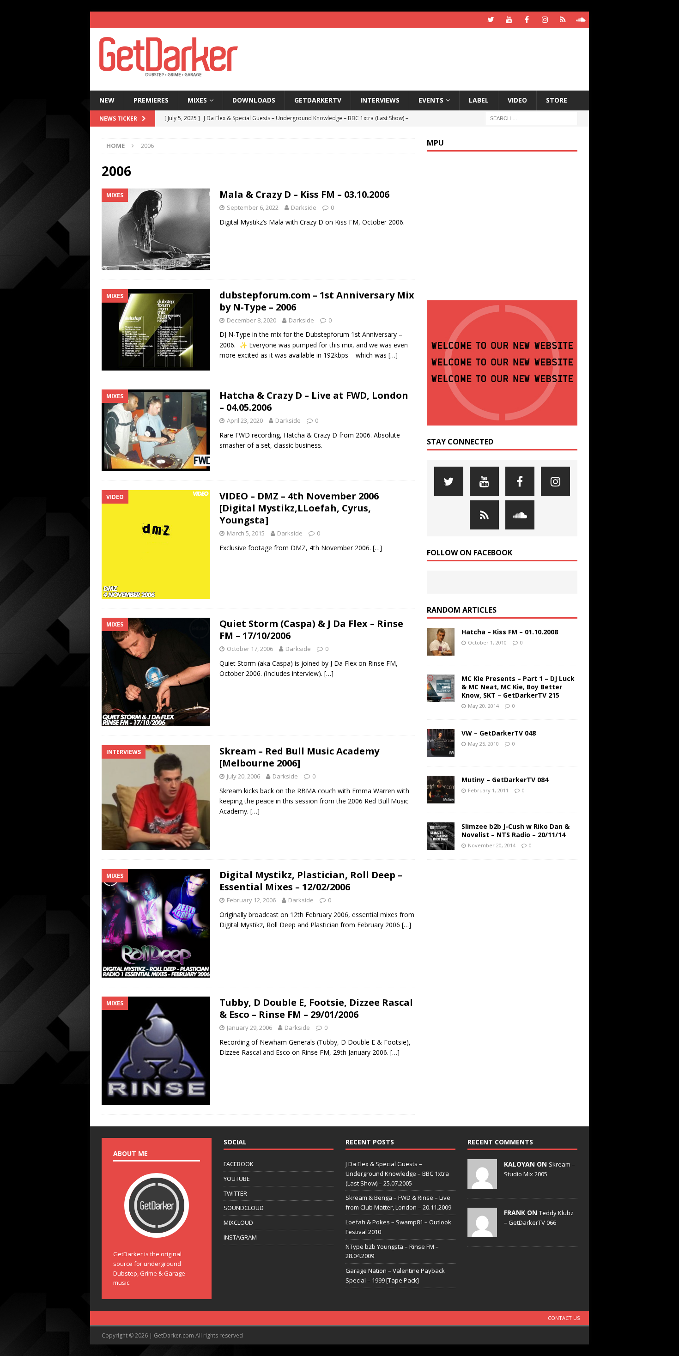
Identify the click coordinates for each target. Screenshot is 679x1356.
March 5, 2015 (246, 533)
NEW (107, 100)
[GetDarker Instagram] (545, 20)
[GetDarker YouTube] (509, 20)
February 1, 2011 (488, 790)
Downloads (253, 100)
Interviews (380, 100)
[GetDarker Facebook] (527, 20)
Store (556, 100)
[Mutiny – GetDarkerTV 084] (441, 789)
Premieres (151, 100)
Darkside (303, 207)
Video (517, 100)
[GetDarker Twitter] (491, 20)
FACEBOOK (239, 1164)
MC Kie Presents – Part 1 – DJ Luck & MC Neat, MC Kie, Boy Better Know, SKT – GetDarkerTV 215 (518, 686)
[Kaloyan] (482, 1184)
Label (479, 100)
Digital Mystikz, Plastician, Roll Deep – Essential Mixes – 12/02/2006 (310, 881)
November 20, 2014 (491, 845)
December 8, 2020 (251, 320)
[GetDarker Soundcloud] (581, 20)
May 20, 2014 (483, 705)
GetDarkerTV (317, 100)
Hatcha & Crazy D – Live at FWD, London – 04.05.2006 (313, 401)
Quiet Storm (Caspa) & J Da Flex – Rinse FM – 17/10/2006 (311, 629)
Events (430, 100)
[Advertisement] (429, 58)
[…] (393, 355)
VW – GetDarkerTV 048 (498, 733)
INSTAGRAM (240, 1237)
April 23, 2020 (245, 420)
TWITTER (235, 1193)
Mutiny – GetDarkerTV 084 (504, 779)
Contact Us (564, 1317)
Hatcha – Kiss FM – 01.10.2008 (509, 631)
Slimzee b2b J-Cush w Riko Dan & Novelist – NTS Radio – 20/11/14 (515, 830)
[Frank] (482, 1232)
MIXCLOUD (238, 1222)
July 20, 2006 (243, 776)
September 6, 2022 (253, 207)
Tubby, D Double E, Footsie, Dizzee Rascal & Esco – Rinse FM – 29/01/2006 (316, 1008)
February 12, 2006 (251, 900)
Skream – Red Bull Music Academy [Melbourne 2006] (299, 757)
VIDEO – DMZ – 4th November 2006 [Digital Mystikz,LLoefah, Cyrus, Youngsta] (299, 508)
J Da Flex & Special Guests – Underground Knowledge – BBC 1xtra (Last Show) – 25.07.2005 (397, 1173)
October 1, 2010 (487, 642)
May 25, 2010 (483, 743)
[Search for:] (531, 117)
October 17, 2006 (250, 649)
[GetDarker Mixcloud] (563, 20)
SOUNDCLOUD (244, 1208)
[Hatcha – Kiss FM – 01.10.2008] (441, 642)
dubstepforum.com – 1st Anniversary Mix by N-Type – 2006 (316, 301)
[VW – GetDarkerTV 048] (441, 743)
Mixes (197, 100)
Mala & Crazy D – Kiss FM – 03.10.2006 (304, 194)
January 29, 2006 (249, 1027)
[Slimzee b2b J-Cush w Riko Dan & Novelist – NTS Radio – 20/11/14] (441, 836)
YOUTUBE (237, 1178)
